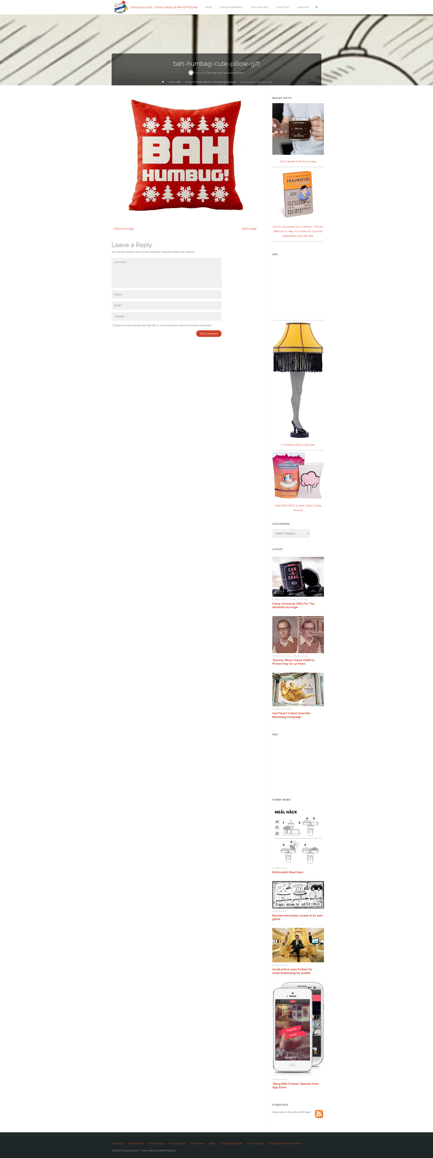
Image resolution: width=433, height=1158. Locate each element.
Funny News (280, 868)
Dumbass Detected (231, 1143)
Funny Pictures (298, 599)
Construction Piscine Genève (285, 1143)
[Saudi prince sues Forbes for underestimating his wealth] (298, 945)
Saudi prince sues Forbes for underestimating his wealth (292, 971)
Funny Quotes (255, 1143)
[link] (316, 7)
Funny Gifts (175, 82)
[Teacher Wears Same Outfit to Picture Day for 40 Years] (298, 634)
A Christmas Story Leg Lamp (298, 444)
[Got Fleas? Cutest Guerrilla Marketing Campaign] (298, 689)
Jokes (212, 1143)
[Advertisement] (298, 283)
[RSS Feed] (319, 1113)
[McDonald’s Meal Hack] (298, 836)
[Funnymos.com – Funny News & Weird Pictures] (120, 7)
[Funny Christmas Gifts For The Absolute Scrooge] (298, 577)
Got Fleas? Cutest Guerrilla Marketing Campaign (291, 715)
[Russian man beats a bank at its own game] (298, 895)
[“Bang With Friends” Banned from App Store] (298, 1029)
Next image (249, 228)
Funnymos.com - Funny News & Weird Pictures (164, 7)
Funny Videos (177, 1143)
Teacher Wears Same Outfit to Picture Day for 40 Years (293, 661)
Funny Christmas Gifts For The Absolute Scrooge (210, 82)
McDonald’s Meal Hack (287, 872)
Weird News (300, 656)
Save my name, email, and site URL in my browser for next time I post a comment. (163, 325)
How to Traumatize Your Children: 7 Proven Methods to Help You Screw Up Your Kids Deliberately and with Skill (298, 231)
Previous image (124, 228)
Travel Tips (118, 1143)
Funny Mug (298, 161)
